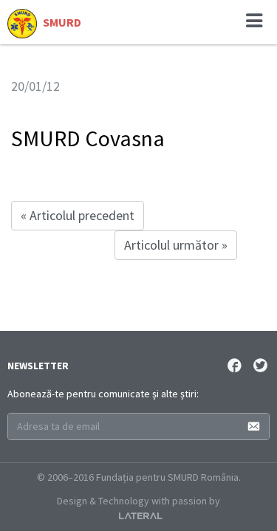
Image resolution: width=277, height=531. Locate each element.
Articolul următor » (176, 244)
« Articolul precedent (77, 215)
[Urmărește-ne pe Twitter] (265, 367)
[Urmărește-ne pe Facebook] (239, 367)
